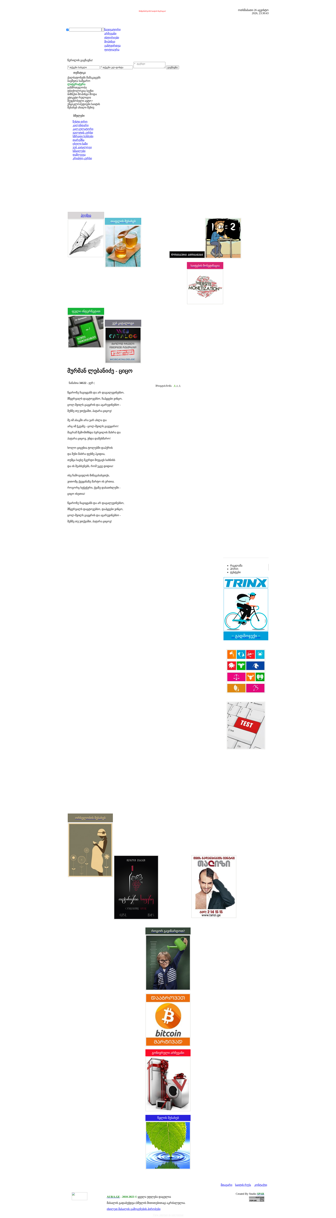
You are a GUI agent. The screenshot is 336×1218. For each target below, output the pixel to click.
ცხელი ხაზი (80, 143)
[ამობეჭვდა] (68, 379)
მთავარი (226, 1184)
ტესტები (235, 572)
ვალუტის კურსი (83, 132)
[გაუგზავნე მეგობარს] (72, 379)
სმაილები (79, 150)
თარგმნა (78, 139)
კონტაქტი (260, 1184)
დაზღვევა (79, 154)
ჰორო (234, 568)
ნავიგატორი (112, 29)
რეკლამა (236, 565)
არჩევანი (110, 33)
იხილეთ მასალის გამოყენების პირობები (133, 1209)
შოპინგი (109, 41)
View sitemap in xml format (168, 1214)
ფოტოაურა (111, 49)
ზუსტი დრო (80, 121)
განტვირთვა (112, 45)
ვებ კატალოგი (82, 147)
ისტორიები (111, 37)
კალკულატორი (83, 128)
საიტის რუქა (243, 1184)
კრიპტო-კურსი (82, 158)
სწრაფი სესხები (83, 136)
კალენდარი (81, 125)
